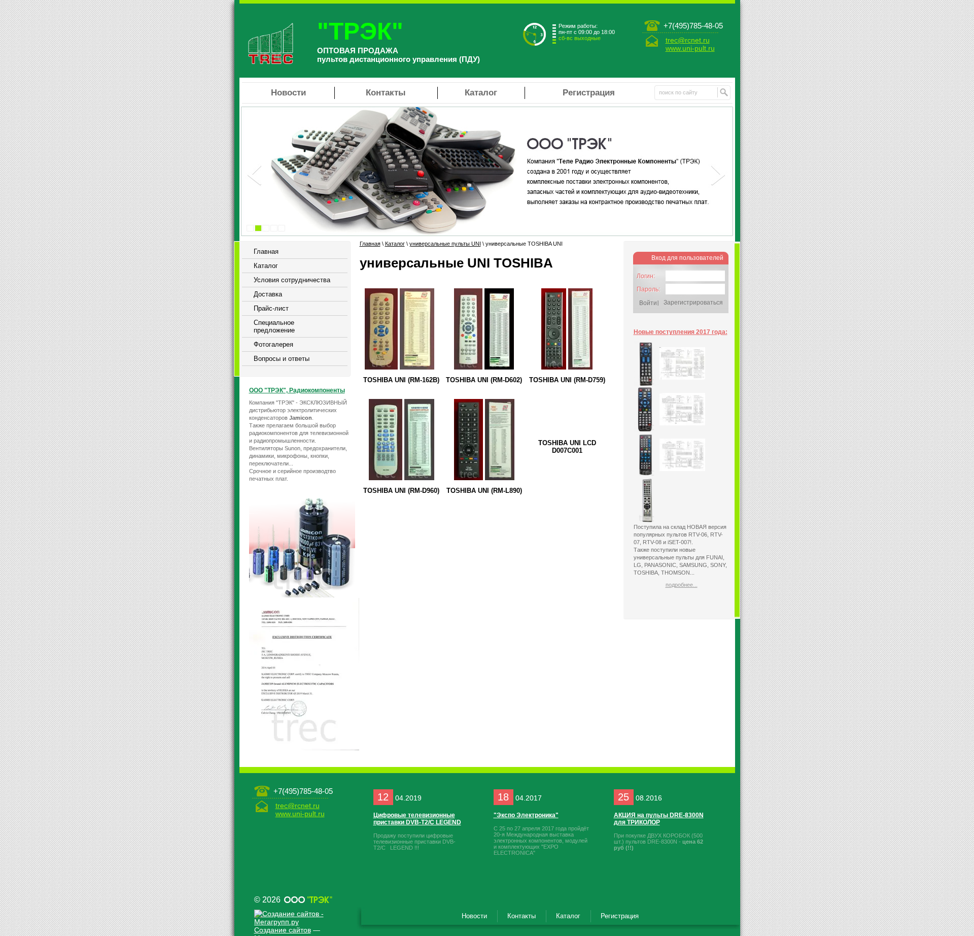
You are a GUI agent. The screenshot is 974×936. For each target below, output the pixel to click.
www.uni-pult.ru (690, 48)
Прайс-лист (271, 308)
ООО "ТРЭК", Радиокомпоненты (297, 390)
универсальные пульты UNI (445, 244)
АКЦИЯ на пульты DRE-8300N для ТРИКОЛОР (659, 819)
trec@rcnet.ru (688, 40)
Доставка (268, 294)
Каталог (481, 92)
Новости (288, 92)
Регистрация (589, 92)
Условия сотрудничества (292, 280)
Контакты (386, 92)
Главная (266, 251)
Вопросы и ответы (281, 358)
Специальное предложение (274, 326)
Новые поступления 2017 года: (680, 332)
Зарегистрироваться (693, 302)
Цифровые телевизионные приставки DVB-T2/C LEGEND (417, 819)
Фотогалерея (273, 344)
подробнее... (682, 585)
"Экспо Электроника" (526, 815)
